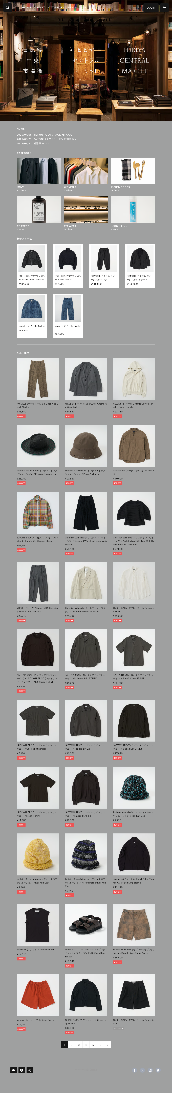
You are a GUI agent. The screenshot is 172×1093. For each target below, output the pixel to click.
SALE (82, 7)
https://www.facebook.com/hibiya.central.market (134, 1070)
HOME (26, 7)
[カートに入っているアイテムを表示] (164, 7)
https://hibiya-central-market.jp (158, 1070)
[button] (151, 7)
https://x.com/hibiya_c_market (142, 1070)
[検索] (7, 7)
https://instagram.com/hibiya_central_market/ (150, 1070)
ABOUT (39, 7)
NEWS (72, 7)
